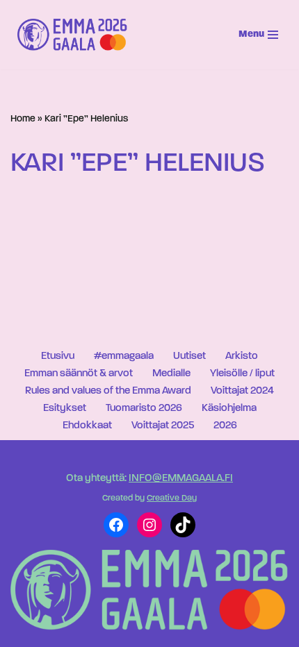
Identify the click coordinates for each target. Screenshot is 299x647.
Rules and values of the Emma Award (108, 391)
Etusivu (57, 356)
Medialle (171, 374)
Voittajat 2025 (162, 426)
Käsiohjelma (229, 408)
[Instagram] (149, 524)
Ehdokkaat (87, 426)
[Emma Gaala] (75, 35)
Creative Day (172, 498)
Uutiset (189, 356)
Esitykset (64, 408)
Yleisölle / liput (242, 374)
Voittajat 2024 (242, 391)
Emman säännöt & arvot (78, 374)
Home (22, 119)
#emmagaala (124, 356)
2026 (225, 426)
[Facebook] (116, 524)
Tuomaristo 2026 (144, 408)
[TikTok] (182, 524)
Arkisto (241, 356)
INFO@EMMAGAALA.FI (181, 478)
